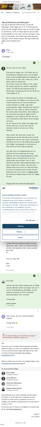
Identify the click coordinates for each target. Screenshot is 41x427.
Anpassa (19, 232)
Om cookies (35, 416)
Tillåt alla (20, 226)
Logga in (36, 414)
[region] (20, 37)
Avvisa (20, 237)
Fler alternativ (30, 220)
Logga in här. (24, 337)
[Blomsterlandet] (2, 12)
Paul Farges (25, 156)
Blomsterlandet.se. (16, 409)
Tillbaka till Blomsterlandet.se (11, 2)
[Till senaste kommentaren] (39, 12)
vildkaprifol (32, 172)
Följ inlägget (6, 56)
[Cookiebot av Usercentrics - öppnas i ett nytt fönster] (30, 188)
